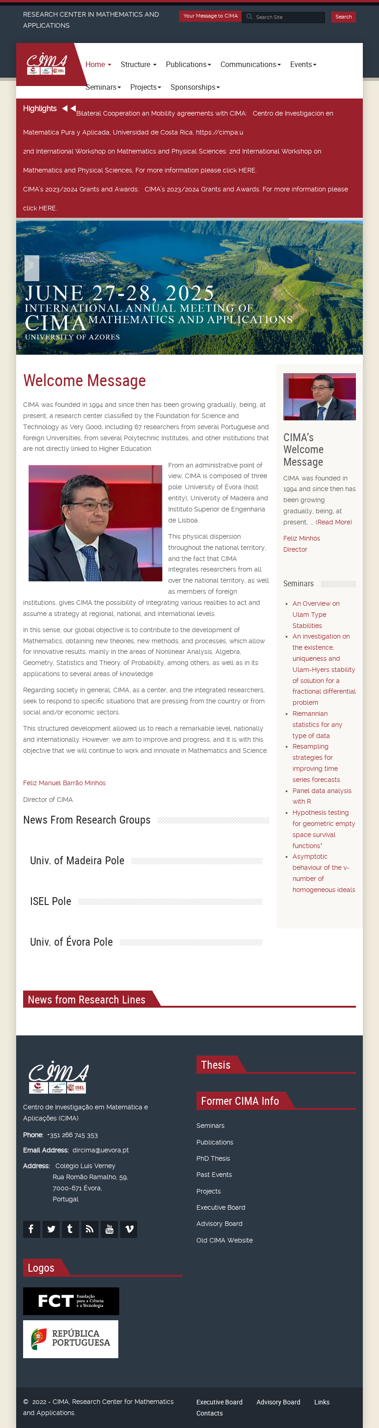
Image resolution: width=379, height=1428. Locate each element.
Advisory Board (219, 1223)
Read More (334, 522)
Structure (136, 64)
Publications (214, 1142)
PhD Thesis (213, 1158)
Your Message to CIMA (210, 16)
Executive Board (220, 1207)
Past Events (214, 1174)
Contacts (209, 1413)
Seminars (210, 1125)
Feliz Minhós (301, 538)
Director (295, 549)
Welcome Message (84, 380)
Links (322, 1401)
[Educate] (45, 64)
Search (344, 17)
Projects (208, 1191)
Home (96, 64)
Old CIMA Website (224, 1240)
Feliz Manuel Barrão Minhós (64, 783)
